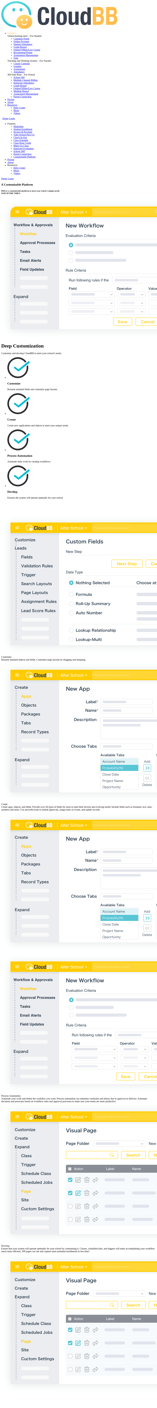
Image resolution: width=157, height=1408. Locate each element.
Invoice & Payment (22, 132)
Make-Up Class (21, 145)
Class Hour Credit (22, 143)
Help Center (19, 107)
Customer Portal (21, 38)
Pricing (10, 99)
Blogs (16, 110)
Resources (12, 105)
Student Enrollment (22, 129)
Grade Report (20, 47)
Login (12, 118)
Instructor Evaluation (23, 148)
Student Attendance (22, 44)
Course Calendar (21, 63)
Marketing (18, 126)
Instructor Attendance (23, 83)
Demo (5, 118)
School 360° (19, 151)
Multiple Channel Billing (25, 80)
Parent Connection (22, 96)
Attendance (19, 72)
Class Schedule (20, 140)
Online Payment (21, 41)
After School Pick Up (23, 134)
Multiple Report (21, 91)
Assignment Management (25, 55)
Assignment (19, 69)
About (10, 102)
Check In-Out (20, 137)
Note (15, 58)
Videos (16, 113)
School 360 (19, 77)
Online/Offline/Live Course (26, 49)
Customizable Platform (24, 157)
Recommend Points (22, 52)
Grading (17, 66)
